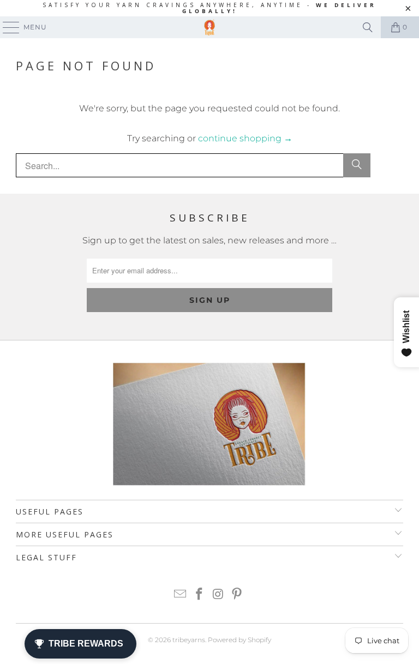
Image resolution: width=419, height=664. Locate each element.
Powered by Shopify (239, 640)
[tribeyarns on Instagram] (219, 595)
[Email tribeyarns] (180, 595)
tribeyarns (188, 640)
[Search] (367, 27)
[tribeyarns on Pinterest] (237, 595)
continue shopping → (245, 138)
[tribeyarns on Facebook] (199, 595)
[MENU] (6, 27)
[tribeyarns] (209, 27)
